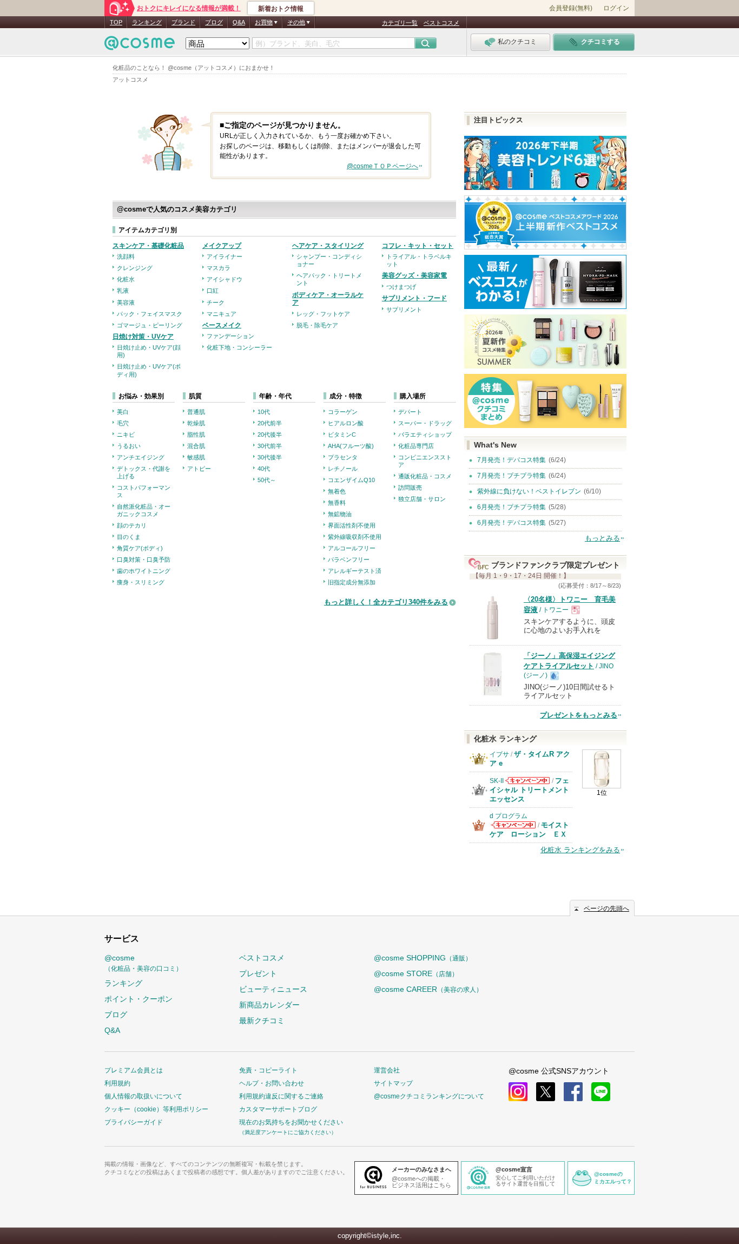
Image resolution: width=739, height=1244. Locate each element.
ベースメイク (221, 325)
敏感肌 (196, 457)
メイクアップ (221, 245)
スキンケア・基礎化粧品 (148, 245)
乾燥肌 (196, 423)
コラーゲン (343, 412)
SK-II (497, 781)
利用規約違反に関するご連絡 (281, 1096)
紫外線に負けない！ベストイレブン (529, 491)
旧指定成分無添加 (351, 582)
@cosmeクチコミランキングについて (429, 1096)
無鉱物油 (340, 514)
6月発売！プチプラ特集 (511, 507)
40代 (264, 468)
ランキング (147, 22)
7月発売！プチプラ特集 (511, 475)
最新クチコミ (262, 1020)
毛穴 (123, 423)
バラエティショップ (425, 434)
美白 (123, 412)
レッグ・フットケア (323, 314)
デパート (410, 412)
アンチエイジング (140, 457)
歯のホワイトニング (143, 571)
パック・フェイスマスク (149, 314)
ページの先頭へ (606, 908)
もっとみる (602, 538)
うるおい (129, 446)
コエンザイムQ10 (351, 480)
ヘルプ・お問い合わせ (271, 1083)
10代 (264, 412)
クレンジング (135, 268)
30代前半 (270, 446)
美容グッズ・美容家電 (414, 275)
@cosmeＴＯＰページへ (382, 166)
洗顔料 (126, 256)
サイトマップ (393, 1083)
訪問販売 (410, 487)
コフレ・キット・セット (417, 245)
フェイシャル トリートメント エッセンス (529, 789)
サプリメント (404, 309)
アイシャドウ (224, 279)
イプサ (499, 754)
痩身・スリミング (140, 582)
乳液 (123, 290)
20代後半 (270, 434)
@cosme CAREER (428, 989)
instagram (518, 1091)
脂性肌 (196, 434)
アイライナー (224, 256)
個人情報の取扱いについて (143, 1096)
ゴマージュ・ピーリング (149, 325)
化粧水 (126, 279)
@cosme (143, 962)
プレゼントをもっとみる (578, 715)
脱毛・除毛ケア (317, 325)
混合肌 (196, 446)
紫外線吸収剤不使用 (354, 537)
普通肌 (196, 412)
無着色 (337, 491)
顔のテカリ (132, 525)
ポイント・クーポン (138, 999)
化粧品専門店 (416, 446)
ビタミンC (342, 434)
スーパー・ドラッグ (425, 423)
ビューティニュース (273, 989)
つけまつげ (401, 287)
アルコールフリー (351, 548)
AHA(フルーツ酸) (351, 446)
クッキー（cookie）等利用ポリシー (156, 1109)
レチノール (343, 468)
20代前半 (270, 423)
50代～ (267, 480)
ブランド (183, 22)
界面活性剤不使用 (351, 525)
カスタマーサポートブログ (278, 1109)
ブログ (214, 22)
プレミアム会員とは (133, 1070)
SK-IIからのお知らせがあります (527, 780)
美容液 (126, 302)
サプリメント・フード (414, 298)
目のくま (129, 537)
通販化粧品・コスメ (425, 476)
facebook (573, 1091)
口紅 (213, 290)
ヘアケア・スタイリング (328, 245)
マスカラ (218, 268)
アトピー (199, 468)
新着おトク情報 (280, 8)
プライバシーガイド (133, 1122)
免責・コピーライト (268, 1070)
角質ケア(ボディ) (140, 548)
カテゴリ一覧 (400, 22)
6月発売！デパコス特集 (511, 522)
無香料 (337, 502)
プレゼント (258, 973)
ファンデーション (230, 336)
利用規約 (117, 1083)
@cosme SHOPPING (423, 957)
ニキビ (126, 434)
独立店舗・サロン (422, 499)
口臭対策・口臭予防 (143, 559)
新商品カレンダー (269, 1005)
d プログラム (508, 816)
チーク (216, 302)
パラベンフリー (349, 559)
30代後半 (270, 457)
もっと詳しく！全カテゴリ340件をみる (386, 602)
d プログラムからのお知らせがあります (513, 824)
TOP (116, 22)
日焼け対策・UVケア (143, 336)
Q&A (239, 22)
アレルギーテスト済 (354, 571)
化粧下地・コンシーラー (239, 347)
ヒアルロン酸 (346, 423)
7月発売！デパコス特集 (511, 460)
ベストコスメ (441, 22)
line (600, 1091)
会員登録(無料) (570, 8)
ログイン (616, 8)
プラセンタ (343, 457)
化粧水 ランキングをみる (580, 850)
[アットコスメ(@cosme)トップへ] (139, 46)
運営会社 (387, 1070)
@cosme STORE (416, 973)
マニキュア (221, 314)
